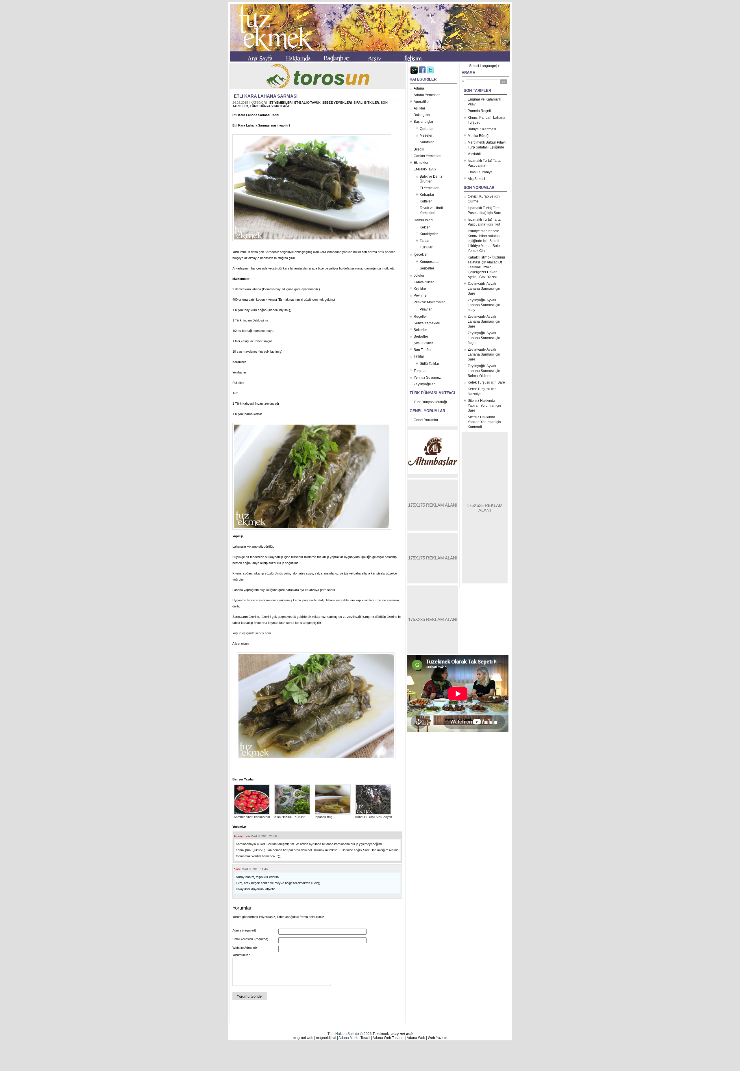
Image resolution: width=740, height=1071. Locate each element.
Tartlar (425, 241)
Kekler (425, 227)
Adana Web (416, 1038)
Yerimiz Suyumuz (427, 377)
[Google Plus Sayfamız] (414, 72)
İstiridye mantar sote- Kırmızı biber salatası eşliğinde (484, 236)
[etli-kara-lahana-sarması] (313, 241)
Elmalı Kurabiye (480, 172)
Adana (419, 88)
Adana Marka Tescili (354, 1038)
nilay (471, 310)
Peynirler (421, 295)
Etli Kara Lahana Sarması (265, 96)
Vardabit (474, 154)
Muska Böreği (478, 136)
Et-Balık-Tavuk (307, 102)
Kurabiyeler (429, 234)
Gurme (473, 201)
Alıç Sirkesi (476, 179)
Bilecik (419, 149)
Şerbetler (427, 268)
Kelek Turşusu (479, 382)
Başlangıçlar (423, 122)
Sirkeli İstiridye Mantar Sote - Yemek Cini (485, 246)
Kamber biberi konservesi (252, 817)
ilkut (497, 224)
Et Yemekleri (281, 102)
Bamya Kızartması (482, 129)
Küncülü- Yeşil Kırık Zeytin (373, 817)
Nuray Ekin (242, 836)
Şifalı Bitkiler (366, 102)
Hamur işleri (423, 220)
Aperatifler (422, 102)
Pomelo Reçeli (479, 111)
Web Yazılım (437, 1038)
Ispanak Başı (324, 817)
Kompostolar (430, 262)
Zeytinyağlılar (424, 384)
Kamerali (475, 427)
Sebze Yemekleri (337, 102)
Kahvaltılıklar (424, 282)
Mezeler (426, 135)
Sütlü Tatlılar (429, 364)
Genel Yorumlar (426, 420)
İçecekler (421, 254)
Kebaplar (427, 195)
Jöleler (419, 276)
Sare (237, 869)
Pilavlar (426, 309)
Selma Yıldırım (479, 376)
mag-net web (401, 1034)
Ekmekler (421, 163)
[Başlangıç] (260, 59)
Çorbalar (427, 129)
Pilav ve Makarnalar (429, 302)
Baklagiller (422, 115)
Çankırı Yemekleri (427, 156)
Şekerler (420, 330)
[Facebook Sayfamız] (422, 72)
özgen (473, 343)
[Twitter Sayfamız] (430, 72)
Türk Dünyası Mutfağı (269, 106)
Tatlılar (419, 356)
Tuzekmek (381, 1034)
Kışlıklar (420, 289)
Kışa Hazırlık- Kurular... (290, 817)
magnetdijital (326, 1038)
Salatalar (427, 142)
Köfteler (426, 201)
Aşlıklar (419, 108)
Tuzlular (426, 247)
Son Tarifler (423, 350)
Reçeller (420, 317)
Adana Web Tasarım (388, 1038)
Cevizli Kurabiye (480, 196)
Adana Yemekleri (427, 95)
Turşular (420, 371)
